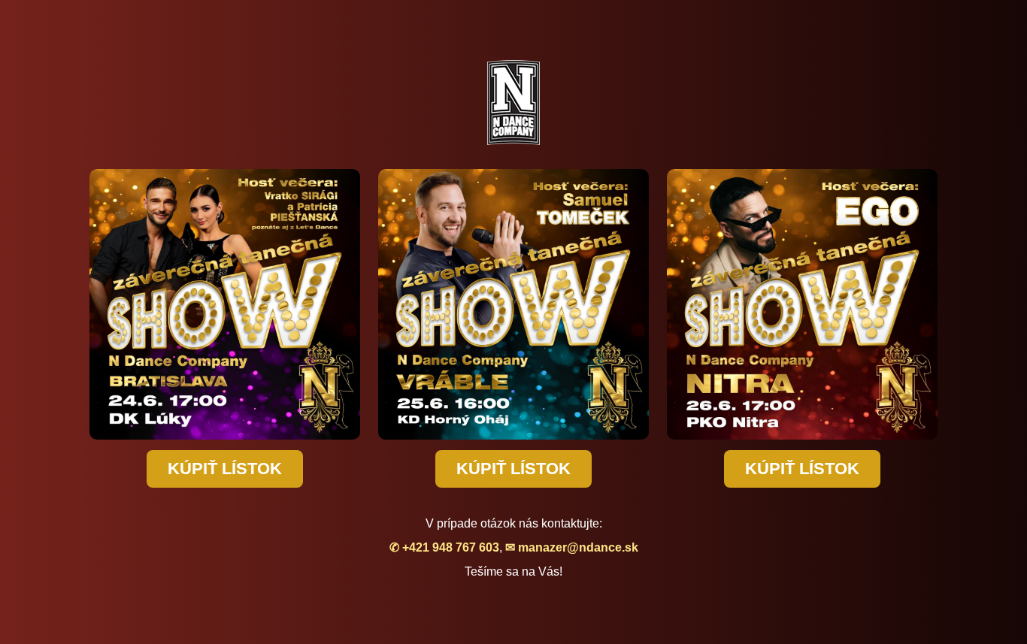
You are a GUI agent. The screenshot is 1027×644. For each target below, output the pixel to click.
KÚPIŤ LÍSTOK (225, 468)
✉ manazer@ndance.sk (571, 547)
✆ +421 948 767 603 (444, 547)
